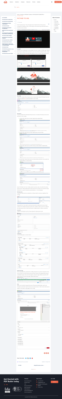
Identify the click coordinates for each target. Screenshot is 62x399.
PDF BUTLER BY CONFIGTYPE (38, 14)
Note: (55, 31)
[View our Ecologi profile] (7, 389)
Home (18, 14)
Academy (22, 14)
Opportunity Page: (56, 29)
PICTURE (19, 365)
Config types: (57, 27)
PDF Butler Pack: (57, 24)
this (25, 98)
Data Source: (57, 22)
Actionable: (56, 25)
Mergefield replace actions (38, 365)
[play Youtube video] (33, 38)
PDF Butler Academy (28, 14)
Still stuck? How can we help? (23, 361)
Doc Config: (56, 21)
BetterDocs (35, 369)
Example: (55, 19)
